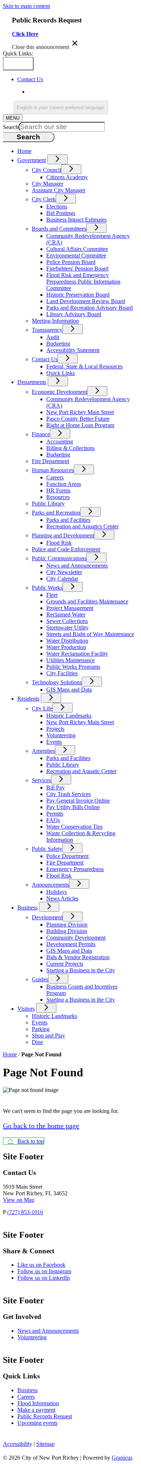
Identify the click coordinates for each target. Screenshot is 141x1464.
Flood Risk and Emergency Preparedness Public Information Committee (83, 281)
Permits (54, 814)
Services (41, 780)
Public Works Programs (73, 667)
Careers (55, 477)
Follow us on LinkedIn (43, 1278)
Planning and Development (63, 535)
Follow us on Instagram (44, 1271)
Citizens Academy (67, 177)
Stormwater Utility (67, 627)
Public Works (47, 588)
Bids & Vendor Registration (78, 957)
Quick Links (60, 373)
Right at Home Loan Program (80, 425)
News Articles (62, 898)
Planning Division (66, 924)
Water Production (66, 647)
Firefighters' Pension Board (77, 268)
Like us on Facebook (41, 1265)
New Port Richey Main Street (80, 412)
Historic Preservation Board (78, 295)
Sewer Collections (67, 621)
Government (31, 160)
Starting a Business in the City (80, 970)
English (80, 91)
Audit (52, 337)
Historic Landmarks (68, 716)
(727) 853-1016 (25, 1212)
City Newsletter (64, 572)
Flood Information (38, 1403)
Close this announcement (40, 47)
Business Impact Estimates (76, 219)
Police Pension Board (70, 262)
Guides (40, 979)
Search (10, 127)
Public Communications (59, 558)
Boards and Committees (59, 229)
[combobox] (61, 107)
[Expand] (57, 159)
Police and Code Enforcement (66, 549)
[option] (83, 91)
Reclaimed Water (65, 614)
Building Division (66, 931)
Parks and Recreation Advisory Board (89, 308)
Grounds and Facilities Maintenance (87, 601)
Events (54, 742)
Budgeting (58, 344)
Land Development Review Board (85, 301)
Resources (58, 497)
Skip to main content (26, 6)
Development (47, 917)
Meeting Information (55, 321)
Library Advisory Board (73, 314)
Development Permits (70, 944)
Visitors (26, 1009)
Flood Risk (59, 543)
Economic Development (59, 392)
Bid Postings (60, 213)
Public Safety (47, 849)
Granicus (122, 1458)
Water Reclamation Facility (77, 654)
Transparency (47, 330)
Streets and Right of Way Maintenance (90, 634)
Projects (55, 729)
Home (10, 1054)
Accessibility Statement (72, 350)
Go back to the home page (41, 1126)
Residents (28, 699)
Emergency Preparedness (75, 869)
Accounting (59, 441)
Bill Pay (55, 787)
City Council (46, 170)
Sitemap (45, 1444)
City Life (42, 708)
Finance (41, 434)
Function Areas (63, 484)
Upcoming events (37, 1423)
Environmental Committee (76, 255)
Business (27, 907)
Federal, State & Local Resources (84, 366)
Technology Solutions (57, 682)
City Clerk (44, 199)
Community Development (76, 938)
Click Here (25, 34)
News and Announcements (77, 565)
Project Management (69, 608)
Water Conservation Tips (74, 827)
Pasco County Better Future (78, 419)
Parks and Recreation (56, 513)
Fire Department (50, 461)
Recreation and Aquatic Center (81, 771)
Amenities (43, 751)
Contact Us (44, 359)
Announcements (50, 885)
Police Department (67, 856)
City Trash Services (68, 794)
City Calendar (62, 579)
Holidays (56, 892)
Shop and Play (48, 1035)
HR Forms (58, 490)
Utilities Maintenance (70, 660)
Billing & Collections (70, 448)
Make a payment (36, 1410)
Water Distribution (67, 641)
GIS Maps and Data (69, 689)
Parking (41, 1029)
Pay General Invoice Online (78, 800)
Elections (56, 206)
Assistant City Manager (58, 190)
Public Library (48, 503)
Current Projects (64, 964)
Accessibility (17, 1444)
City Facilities (62, 673)
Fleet (51, 595)
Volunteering (61, 735)
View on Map (18, 1200)
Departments (31, 382)
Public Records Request (44, 1416)
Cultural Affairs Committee (77, 249)
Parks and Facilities (68, 520)
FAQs (53, 820)
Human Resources (53, 470)
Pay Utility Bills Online (73, 807)
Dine (37, 1042)
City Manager (47, 184)
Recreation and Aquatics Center (82, 526)
